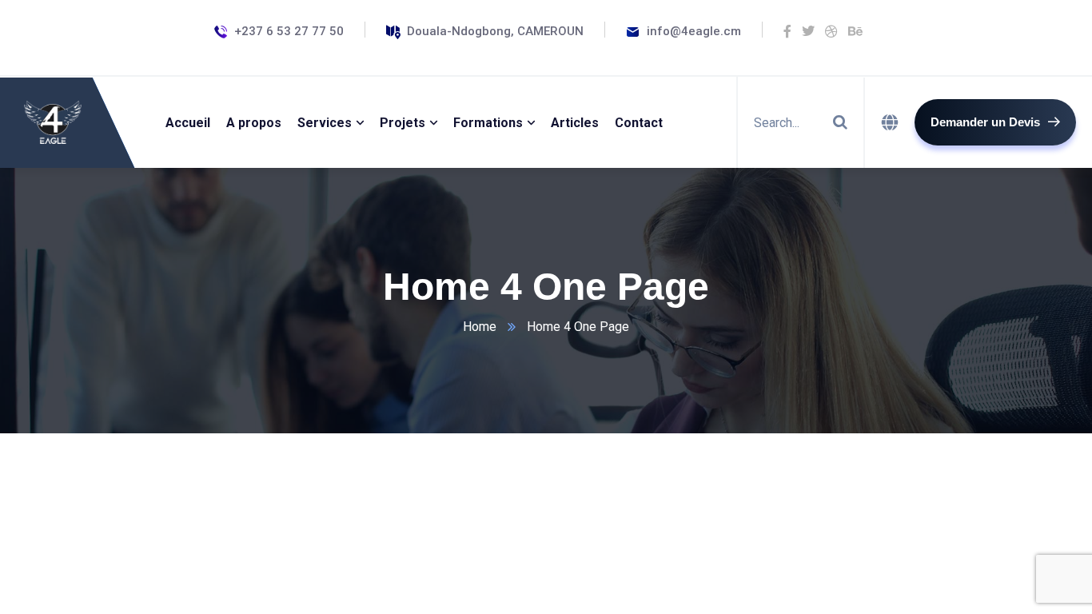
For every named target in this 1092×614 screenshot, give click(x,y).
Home (479, 326)
